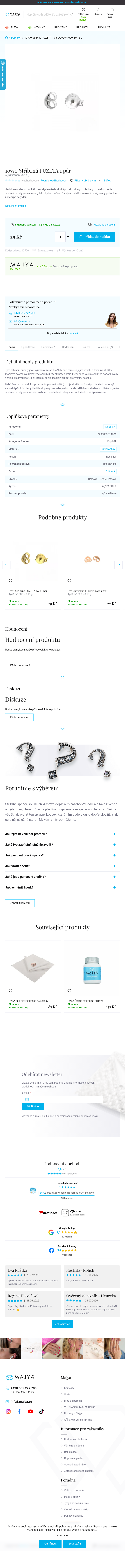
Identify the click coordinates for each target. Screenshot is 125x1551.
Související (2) (105, 347)
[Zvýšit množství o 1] (68, 236)
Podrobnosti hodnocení (54, 180)
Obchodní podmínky (75, 1464)
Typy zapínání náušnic (76, 1503)
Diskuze (85, 347)
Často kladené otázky (76, 1509)
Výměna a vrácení (74, 1445)
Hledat (72, 14)
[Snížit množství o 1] (53, 236)
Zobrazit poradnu (20, 903)
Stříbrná (110, 471)
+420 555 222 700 (24, 313)
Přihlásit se (33, 1106)
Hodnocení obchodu (62, 1163)
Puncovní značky (73, 1515)
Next (118, 565)
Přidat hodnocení (20, 665)
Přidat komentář (19, 717)
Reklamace (70, 1451)
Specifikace (28, 347)
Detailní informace (15, 205)
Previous (6, 565)
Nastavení (62, 1535)
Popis (11, 347)
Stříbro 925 (108, 449)
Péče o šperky (72, 1496)
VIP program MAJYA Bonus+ (80, 1407)
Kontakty (69, 1388)
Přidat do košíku (97, 236)
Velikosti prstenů (74, 1490)
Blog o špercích (73, 1400)
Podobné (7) (48, 347)
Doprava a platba (73, 1458)
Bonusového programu (65, 266)
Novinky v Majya (73, 1413)
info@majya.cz (22, 321)
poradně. (73, 333)
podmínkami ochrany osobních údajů (77, 1116)
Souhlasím (74, 1543)
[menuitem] (11, 27)
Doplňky (110, 426)
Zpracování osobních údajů (79, 1470)
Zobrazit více (62, 1324)
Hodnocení (68, 347)
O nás (67, 1394)
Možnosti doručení (104, 224)
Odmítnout (50, 1543)
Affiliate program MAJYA (78, 1419)
